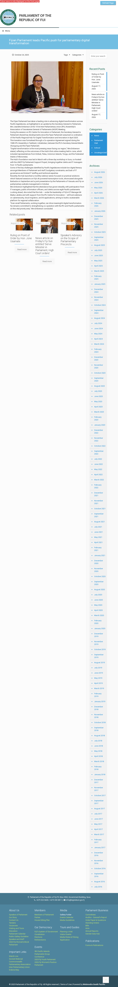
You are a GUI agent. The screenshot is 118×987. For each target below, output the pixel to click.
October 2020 (99, 576)
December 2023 (98, 358)
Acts (87, 928)
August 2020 (99, 589)
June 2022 (98, 464)
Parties (37, 917)
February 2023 (97, 418)
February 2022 (97, 486)
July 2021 (98, 527)
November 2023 (98, 366)
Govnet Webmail (16, 959)
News (96, 136)
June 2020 (98, 600)
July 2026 (98, 177)
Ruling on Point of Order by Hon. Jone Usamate (21, 238)
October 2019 (99, 649)
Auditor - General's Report (96, 917)
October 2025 (99, 232)
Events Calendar (66, 917)
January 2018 (99, 774)
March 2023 (99, 412)
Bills (87, 925)
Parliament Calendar (17, 934)
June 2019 (98, 673)
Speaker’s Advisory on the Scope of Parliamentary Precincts (71, 240)
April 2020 (98, 610)
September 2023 (98, 379)
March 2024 (99, 344)
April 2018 (98, 756)
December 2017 (98, 781)
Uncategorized (100, 152)
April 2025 (98, 266)
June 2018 (98, 746)
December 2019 (98, 635)
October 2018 (99, 722)
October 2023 (99, 373)
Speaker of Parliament (18, 915)
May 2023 (98, 401)
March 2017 (99, 834)
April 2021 (98, 542)
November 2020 (98, 569)
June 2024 (98, 328)
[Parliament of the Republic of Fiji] (37, 17)
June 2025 (98, 255)
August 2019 (99, 662)
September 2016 (98, 875)
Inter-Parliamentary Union (19, 967)
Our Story (13, 917)
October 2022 (99, 446)
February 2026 (97, 204)
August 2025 (99, 245)
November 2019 (98, 642)
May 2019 (98, 678)
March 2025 (99, 271)
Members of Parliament (44, 915)
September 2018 (98, 729)
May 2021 (98, 537)
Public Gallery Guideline (18, 936)
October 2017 (99, 795)
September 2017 (98, 802)
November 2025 (98, 225)
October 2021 (99, 509)
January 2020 (99, 628)
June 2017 (98, 819)
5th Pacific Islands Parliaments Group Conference (42, 954)
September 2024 (98, 311)
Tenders (12, 923)
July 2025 (98, 250)
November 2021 (98, 502)
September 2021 (98, 515)
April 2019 (98, 683)
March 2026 (99, 198)
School (97, 148)
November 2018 (98, 715)
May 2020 (98, 605)
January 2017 (99, 847)
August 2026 (99, 172)
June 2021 (98, 532)
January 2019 (99, 701)
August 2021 (99, 522)
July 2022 (98, 459)
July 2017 (98, 814)
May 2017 (98, 824)
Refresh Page (108, 3)
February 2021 (97, 548)
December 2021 (98, 494)
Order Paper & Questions (95, 920)
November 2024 (98, 298)
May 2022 (98, 469)
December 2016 (98, 854)
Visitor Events (65, 934)
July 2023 (98, 391)
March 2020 (99, 615)
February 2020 (97, 621)
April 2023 (98, 407)
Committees (90, 915)
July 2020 (98, 595)
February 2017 (97, 841)
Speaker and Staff (16, 939)
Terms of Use (66, 984)
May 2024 (98, 334)
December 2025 (98, 217)
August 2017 (99, 808)
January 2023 (99, 425)
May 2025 (98, 261)
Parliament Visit (98, 141)
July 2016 (98, 887)
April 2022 (98, 474)
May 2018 (98, 751)
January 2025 (99, 284)
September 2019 (98, 656)
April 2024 (98, 339)
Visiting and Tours (16, 928)
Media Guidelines (67, 920)
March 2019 (99, 688)
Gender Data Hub (92, 934)
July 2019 (98, 668)
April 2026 (98, 193)
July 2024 (98, 323)
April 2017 (98, 829)
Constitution (40, 934)
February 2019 (97, 694)
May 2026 (98, 188)
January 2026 (99, 211)
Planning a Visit (66, 932)
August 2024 (99, 318)
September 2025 (98, 238)
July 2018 (98, 741)
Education (13, 931)
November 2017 (98, 788)
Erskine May (14, 970)
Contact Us (13, 920)
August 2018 (99, 735)
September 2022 (98, 452)
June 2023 (98, 396)
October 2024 (99, 305)
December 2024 (98, 290)
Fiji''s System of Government (46, 932)
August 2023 (99, 386)
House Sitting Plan (42, 920)
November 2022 (98, 439)
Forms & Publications (94, 945)
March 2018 (99, 761)
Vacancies (13, 925)
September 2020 (98, 583)
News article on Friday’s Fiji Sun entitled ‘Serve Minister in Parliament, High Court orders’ (44, 246)
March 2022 (99, 480)
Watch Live (13, 956)
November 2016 (98, 862)
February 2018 (97, 768)
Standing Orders (92, 923)
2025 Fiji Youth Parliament (45, 959)
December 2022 (98, 431)
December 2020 (98, 562)
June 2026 (98, 182)
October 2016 (99, 868)
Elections (38, 937)
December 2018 (98, 708)
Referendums (40, 940)
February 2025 (97, 277)
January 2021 (99, 555)
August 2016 (99, 881)
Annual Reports (91, 931)
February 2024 (97, 350)
